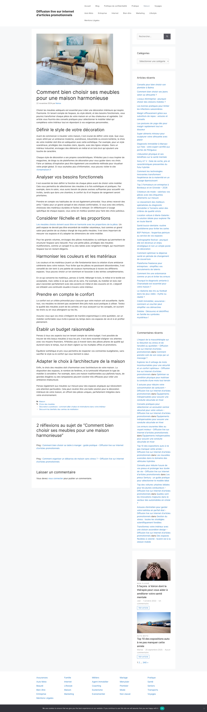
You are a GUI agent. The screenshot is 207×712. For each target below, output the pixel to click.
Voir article (143, 608)
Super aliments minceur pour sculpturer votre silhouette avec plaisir (152, 136)
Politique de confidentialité (115, 6)
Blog (97, 6)
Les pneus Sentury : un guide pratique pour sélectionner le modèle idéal (153, 477)
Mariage (124, 677)
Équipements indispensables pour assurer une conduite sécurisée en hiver (153, 397)
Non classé (143, 583)
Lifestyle (153, 13)
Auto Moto (88, 13)
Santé (150, 682)
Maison (147, 6)
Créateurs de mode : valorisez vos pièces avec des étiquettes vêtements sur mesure (153, 195)
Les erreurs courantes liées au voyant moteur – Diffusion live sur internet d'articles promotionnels (153, 429)
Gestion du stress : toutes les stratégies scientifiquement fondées (152, 519)
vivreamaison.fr (43, 169)
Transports (153, 690)
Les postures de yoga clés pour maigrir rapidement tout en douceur (152, 126)
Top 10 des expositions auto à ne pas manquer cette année (153, 642)
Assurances (42, 677)
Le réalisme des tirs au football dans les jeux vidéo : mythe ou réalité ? (152, 294)
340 (145, 662)
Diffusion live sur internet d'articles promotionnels (55, 13)
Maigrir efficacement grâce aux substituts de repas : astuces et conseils (152, 116)
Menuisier (124, 682)
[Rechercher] (167, 36)
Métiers (95, 677)
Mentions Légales (91, 20)
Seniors (151, 686)
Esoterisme (97, 690)
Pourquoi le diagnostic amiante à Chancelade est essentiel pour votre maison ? (153, 283)
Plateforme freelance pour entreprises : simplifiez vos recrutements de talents (150, 266)
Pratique (135, 6)
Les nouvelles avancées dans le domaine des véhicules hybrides (153, 458)
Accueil (87, 6)
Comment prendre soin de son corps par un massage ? (153, 355)
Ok (162, 708)
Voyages (158, 6)
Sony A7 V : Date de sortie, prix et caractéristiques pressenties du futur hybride (153, 164)
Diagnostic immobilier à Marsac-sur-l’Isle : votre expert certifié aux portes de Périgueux (153, 147)
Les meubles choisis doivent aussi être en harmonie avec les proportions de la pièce (77, 224)
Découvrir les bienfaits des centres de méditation (58, 409)
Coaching (96, 686)
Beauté (39, 686)
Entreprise (102, 13)
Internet (115, 13)
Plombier (124, 686)
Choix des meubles (47, 404)
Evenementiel (98, 694)
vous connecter (55, 478)
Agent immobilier (100, 682)
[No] (204, 708)
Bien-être (127, 13)
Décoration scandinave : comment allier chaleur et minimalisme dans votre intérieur (72, 407)
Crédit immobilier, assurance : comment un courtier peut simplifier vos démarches (151, 304)
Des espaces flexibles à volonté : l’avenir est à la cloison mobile (154, 539)
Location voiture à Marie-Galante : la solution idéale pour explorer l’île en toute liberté (153, 218)
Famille (67, 677)
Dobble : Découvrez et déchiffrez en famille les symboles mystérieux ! (153, 314)
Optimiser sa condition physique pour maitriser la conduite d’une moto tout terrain (153, 377)
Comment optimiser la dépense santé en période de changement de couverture (153, 256)
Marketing (140, 13)
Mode (122, 690)
